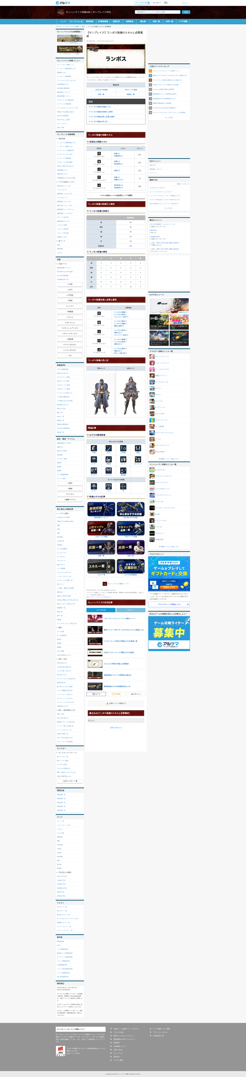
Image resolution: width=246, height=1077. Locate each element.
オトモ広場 (60, 631)
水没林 (59, 852)
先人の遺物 (60, 651)
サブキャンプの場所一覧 (65, 580)
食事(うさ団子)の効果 (64, 596)
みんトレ (158, 388)
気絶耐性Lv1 (118, 156)
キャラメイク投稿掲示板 (65, 957)
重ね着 (143, 21)
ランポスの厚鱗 (119, 312)
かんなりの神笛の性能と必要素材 (163, 89)
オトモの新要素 (62, 549)
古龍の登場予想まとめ (64, 776)
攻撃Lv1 (117, 153)
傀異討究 (116, 21)
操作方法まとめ (62, 663)
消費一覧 (60, 447)
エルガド (60, 252)
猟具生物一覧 (61, 798)
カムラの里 (60, 833)
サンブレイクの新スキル (65, 393)
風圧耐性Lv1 (118, 164)
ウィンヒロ (159, 401)
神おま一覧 (60, 416)
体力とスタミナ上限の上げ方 (66, 604)
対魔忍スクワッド (161, 375)
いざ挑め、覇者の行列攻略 (65, 588)
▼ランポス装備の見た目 (98, 121)
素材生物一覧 (61, 810)
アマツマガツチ (62, 189)
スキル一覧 (101, 574)
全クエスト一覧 (62, 907)
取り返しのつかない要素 (65, 686)
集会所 (59, 639)
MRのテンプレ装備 (63, 381)
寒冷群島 (60, 856)
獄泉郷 (59, 868)
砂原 (58, 860)
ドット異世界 (159, 426)
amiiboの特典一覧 (62, 733)
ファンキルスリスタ (162, 369)
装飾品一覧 (131, 94)
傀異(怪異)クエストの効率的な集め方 (165, 94)
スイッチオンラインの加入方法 (67, 623)
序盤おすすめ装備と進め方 (65, 112)
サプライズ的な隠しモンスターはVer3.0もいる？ (165, 199)
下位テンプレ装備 (131, 89)
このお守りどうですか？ (157, 188)
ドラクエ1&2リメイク (162, 489)
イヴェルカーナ (62, 197)
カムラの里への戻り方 (64, 671)
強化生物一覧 (61, 802)
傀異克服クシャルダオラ (65, 213)
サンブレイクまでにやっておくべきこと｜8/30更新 (169, 112)
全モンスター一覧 (62, 756)
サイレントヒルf (160, 520)
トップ (63, 21)
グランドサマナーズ (162, 445)
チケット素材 (61, 478)
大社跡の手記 (61, 880)
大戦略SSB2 (159, 539)
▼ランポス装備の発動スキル (100, 107)
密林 (58, 245)
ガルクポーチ (61, 560)
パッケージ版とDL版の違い (65, 726)
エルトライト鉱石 (120, 317)
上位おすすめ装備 (101, 89)
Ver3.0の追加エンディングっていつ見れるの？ (164, 203)
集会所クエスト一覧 (63, 914)
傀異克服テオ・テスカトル (65, 209)
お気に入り (137, 694)
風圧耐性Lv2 (118, 185)
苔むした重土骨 (119, 353)
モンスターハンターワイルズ (165, 508)
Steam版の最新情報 (63, 88)
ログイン (185, 3)
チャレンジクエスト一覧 (65, 930)
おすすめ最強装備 (62, 369)
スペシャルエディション (65, 730)
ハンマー (94, 464)
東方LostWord (160, 452)
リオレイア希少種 (62, 233)
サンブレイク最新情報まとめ (66, 68)
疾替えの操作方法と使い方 (65, 166)
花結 (58, 533)
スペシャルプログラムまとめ (66, 80)
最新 (178, 184)
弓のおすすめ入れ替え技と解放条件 (164, 108)
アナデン (158, 395)
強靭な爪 (117, 332)
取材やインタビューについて (124, 1036)
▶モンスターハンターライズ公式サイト (99, 597)
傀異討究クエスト (62, 174)
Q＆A (58, 945)
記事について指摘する (117, 703)
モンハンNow (159, 414)
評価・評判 (60, 127)
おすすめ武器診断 (131, 574)
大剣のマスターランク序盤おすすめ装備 (165, 84)
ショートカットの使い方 (65, 694)
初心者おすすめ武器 (131, 517)
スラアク (94, 475)
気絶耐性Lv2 (118, 187)
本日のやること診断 (63, 119)
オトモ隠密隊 (61, 568)
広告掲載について (120, 1046)
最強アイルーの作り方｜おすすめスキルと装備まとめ (170, 75)
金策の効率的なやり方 (64, 655)
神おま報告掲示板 (62, 976)
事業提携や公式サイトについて (124, 1039)
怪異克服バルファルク (64, 201)
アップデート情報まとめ (65, 146)
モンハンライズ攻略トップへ (118, 584)
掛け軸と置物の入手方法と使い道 (67, 600)
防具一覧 (169, 21)
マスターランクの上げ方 (65, 154)
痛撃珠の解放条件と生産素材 (162, 103)
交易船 (59, 643)
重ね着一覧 (60, 432)
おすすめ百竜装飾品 (63, 428)
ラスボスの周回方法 (63, 768)
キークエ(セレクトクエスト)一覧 (67, 108)
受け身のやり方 (62, 675)
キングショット (160, 407)
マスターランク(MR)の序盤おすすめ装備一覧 (167, 80)
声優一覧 (60, 612)
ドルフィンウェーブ (162, 363)
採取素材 (60, 455)
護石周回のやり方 (62, 404)
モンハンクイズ (62, 123)
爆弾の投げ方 (61, 682)
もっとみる (168, 208)
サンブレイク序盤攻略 (64, 104)
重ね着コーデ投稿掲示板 (65, 953)
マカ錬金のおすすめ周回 (65, 400)
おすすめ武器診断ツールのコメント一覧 (162, 224)
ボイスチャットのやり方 (65, 698)
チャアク (109, 475)
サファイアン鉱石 (120, 335)
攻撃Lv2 (117, 170)
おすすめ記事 (101, 610)
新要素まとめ (61, 72)
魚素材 (59, 470)
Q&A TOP (153, 165)
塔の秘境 (60, 845)
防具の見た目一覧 (62, 373)
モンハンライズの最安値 (65, 741)
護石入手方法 (61, 408)
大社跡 (59, 849)
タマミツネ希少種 (62, 217)
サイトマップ (118, 1053)
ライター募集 (118, 1060)
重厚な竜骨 (118, 326)
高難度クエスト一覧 (63, 922)
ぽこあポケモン (160, 470)
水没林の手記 (61, 884)
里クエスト (60, 584)
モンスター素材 (62, 459)
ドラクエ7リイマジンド (163, 495)
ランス (123, 464)
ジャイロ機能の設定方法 (65, 690)
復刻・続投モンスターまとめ (66, 772)
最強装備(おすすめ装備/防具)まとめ (164, 98)
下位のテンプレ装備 (63, 389)
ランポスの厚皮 (119, 314)
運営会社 (117, 1057)
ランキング (185, 184)
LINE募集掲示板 (62, 965)
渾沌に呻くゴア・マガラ (65, 205)
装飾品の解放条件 (62, 424)
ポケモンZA (159, 501)
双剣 (138, 452)
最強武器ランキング (101, 517)
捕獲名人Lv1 (118, 179)
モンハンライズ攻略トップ (65, 64)
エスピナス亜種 (62, 225)
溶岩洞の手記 (61, 896)
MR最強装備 (103, 21)
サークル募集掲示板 (63, 973)
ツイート (97, 694)
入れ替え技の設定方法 (64, 667)
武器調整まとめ (62, 170)
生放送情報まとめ (62, 84)
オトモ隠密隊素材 (62, 474)
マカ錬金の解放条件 (63, 397)
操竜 (58, 529)
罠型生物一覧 (61, 806)
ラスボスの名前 (62, 764)
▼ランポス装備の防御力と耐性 (101, 112)
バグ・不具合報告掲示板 (65, 969)
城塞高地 (60, 248)
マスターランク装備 (63, 377)
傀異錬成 (129, 21)
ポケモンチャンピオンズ (163, 476)
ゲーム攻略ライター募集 (161, 1029)
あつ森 (157, 514)
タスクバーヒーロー (162, 482)
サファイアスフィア (162, 356)
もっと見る (169, 117)
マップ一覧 (60, 821)
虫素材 (59, 466)
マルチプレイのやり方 (64, 572)
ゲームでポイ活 (141, 3)
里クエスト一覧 (62, 910)
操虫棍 (123, 475)
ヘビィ (108, 491)
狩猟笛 (108, 464)
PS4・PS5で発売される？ (65, 737)
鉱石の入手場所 (62, 451)
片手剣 (123, 452)
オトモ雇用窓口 (62, 635)
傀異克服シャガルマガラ (65, 193)
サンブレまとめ (76, 21)
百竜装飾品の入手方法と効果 (66, 178)
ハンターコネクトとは (64, 576)
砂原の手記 (60, 892)
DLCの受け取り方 (62, 718)
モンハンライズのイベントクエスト (161, 192)
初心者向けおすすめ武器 (65, 271)
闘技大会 (60, 592)
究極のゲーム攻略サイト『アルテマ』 (127, 1029)
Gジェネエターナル (161, 382)
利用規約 (117, 1043)
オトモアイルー (62, 553)
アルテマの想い (119, 1032)
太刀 (108, 452)
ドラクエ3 (158, 527)
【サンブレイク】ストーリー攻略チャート (166, 71)
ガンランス (138, 464)
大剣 (93, 452)
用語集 (59, 619)
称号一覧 (60, 615)
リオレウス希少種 (62, 229)
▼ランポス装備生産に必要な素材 (102, 117)
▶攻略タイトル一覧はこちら (169, 459)
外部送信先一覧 (158, 1036)
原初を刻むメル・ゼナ (64, 186)
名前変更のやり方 (62, 706)
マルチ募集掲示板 (62, 949)
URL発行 (117, 694)
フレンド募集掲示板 (63, 961)
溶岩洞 (59, 864)
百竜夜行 (60, 545)
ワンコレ (158, 439)
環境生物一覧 (61, 794)
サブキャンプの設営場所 (65, 162)
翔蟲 (58, 525)
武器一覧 (156, 21)
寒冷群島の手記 (62, 888)
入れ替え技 (60, 541)
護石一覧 (60, 412)
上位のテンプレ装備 (63, 385)
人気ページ (131, 610)
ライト (94, 491)
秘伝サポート (61, 564)
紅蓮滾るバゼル (62, 237)
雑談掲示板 (60, 941)
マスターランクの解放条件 (65, 100)
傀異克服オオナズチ (63, 221)
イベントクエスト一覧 (64, 926)
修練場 (59, 647)
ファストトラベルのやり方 (65, 702)
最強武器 (89, 21)
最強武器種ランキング (64, 96)
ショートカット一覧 (63, 825)
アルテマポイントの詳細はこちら (169, 604)
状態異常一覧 (61, 608)
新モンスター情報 (62, 760)
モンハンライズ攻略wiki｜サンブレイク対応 (88, 12)
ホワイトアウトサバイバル (164, 433)
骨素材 (59, 462)
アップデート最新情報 (64, 76)
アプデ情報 (182, 21)
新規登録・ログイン (156, 169)
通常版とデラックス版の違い (66, 722)
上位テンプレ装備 (101, 536)
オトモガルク (61, 556)
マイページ (153, 173)
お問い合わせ (118, 1050)
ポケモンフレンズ (161, 420)
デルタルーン (159, 533)
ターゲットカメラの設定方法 (66, 678)
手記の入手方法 (62, 876)
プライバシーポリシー (160, 1032)
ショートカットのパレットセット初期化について (165, 195)
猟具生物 (60, 537)
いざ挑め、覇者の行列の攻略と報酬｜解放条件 (164, 243)
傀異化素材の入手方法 (64, 443)
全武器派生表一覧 (62, 279)
